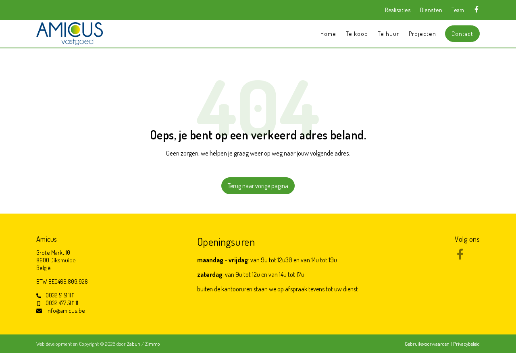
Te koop (357, 33)
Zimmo (152, 344)
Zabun (133, 344)
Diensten (431, 10)
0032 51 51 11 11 (60, 295)
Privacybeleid (466, 344)
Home (328, 33)
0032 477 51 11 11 (62, 303)
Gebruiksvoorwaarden (428, 344)
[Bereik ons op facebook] (460, 257)
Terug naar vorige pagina (258, 186)
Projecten (422, 33)
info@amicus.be (65, 310)
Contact (462, 33)
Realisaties (398, 10)
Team (458, 10)
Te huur (388, 33)
